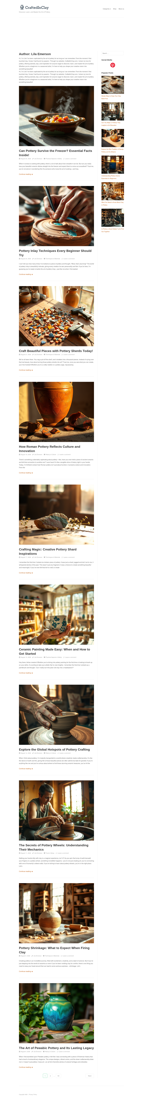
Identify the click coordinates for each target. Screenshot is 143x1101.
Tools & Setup (50, 853)
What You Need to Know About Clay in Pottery (112, 203)
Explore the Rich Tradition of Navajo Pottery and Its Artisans (112, 150)
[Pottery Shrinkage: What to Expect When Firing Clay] (56, 913)
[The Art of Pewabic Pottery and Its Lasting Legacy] (56, 1013)
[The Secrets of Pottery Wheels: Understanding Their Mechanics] (56, 810)
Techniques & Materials (53, 259)
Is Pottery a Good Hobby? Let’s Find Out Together (112, 230)
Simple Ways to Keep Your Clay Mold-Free (111, 97)
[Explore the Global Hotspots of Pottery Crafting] (56, 715)
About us (121, 9)
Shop (114, 9)
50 (58, 1076)
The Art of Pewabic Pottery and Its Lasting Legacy (56, 1048)
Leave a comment (70, 159)
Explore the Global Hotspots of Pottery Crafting (54, 749)
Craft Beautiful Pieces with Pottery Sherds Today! (56, 351)
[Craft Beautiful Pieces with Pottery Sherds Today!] (56, 316)
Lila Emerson (38, 159)
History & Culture (51, 454)
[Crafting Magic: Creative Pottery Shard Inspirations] (56, 515)
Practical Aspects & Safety (54, 159)
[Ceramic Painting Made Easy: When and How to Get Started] (56, 615)
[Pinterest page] (112, 65)
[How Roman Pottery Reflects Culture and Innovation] (56, 412)
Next (89, 1076)
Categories (106, 9)
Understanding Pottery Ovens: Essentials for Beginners (110, 177)
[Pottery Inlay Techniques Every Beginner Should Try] (56, 216)
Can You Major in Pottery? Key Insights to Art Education (110, 124)
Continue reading (25, 174)
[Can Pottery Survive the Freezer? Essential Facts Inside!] (56, 116)
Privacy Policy (33, 1094)
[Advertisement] (71, 34)
